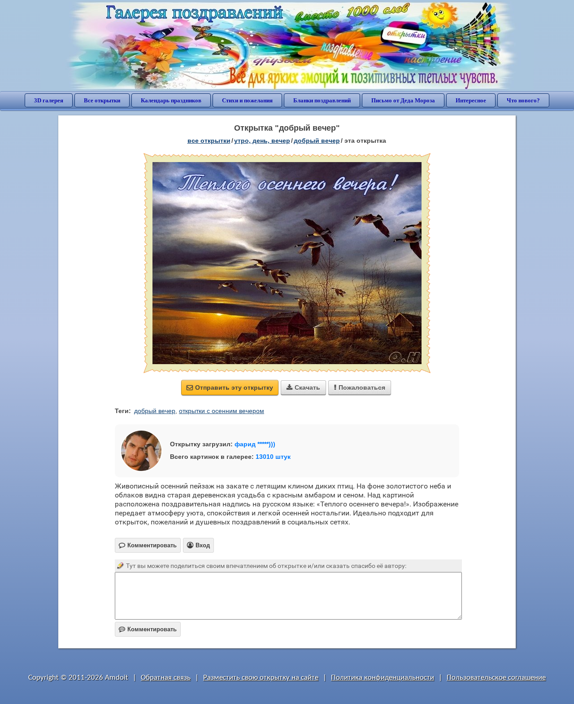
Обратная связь (166, 678)
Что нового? (523, 100)
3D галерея (48, 100)
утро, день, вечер (262, 140)
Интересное (471, 100)
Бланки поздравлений (322, 100)
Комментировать (148, 629)
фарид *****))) (255, 444)
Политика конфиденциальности (382, 678)
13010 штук (273, 456)
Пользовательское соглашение (496, 678)
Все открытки (102, 100)
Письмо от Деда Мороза (403, 100)
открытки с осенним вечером (221, 410)
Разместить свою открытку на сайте (260, 678)
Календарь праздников (171, 100)
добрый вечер (317, 140)
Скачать (303, 387)
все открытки (208, 140)
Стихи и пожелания (247, 100)
